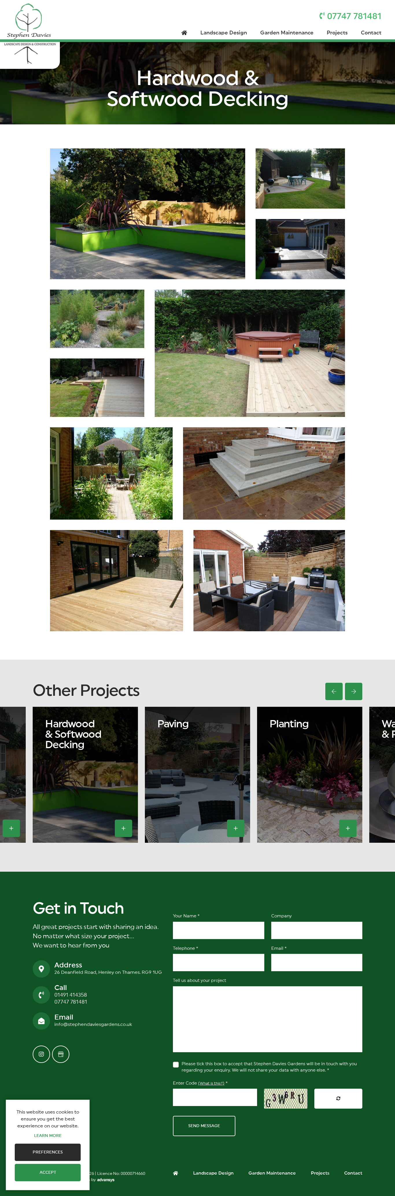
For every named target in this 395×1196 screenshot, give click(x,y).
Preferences (48, 1152)
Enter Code (200, 1083)
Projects (337, 32)
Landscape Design (223, 32)
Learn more (48, 1136)
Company (281, 916)
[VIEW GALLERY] (11, 828)
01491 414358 (70, 995)
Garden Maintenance (286, 32)
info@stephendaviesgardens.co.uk (93, 1024)
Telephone (185, 948)
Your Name (186, 916)
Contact (371, 32)
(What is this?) (211, 1083)
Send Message (204, 1126)
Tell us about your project (199, 980)
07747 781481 (70, 1001)
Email (279, 948)
